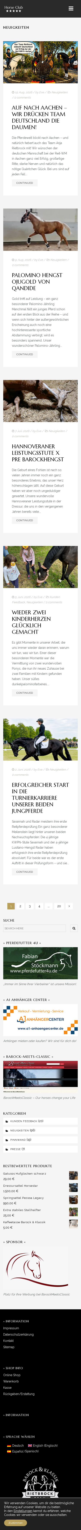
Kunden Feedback (23, 1121)
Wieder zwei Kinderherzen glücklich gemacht (31, 622)
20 (59, 906)
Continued (24, 182)
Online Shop (12, 1375)
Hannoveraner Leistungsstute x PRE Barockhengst (38, 453)
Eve (41, 92)
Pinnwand (18, 1140)
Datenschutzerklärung (18, 1334)
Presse (15, 1149)
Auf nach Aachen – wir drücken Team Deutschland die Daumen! (39, 117)
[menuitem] (15, 1445)
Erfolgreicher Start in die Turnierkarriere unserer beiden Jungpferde (40, 798)
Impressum (11, 1328)
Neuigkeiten (59, 92)
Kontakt (8, 1341)
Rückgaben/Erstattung (19, 1394)
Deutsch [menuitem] (18, 1445)
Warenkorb (11, 1381)
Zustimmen (15, 1522)
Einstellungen (23, 1511)
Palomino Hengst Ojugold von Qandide (37, 282)
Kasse (7, 1387)
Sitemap (8, 1347)
